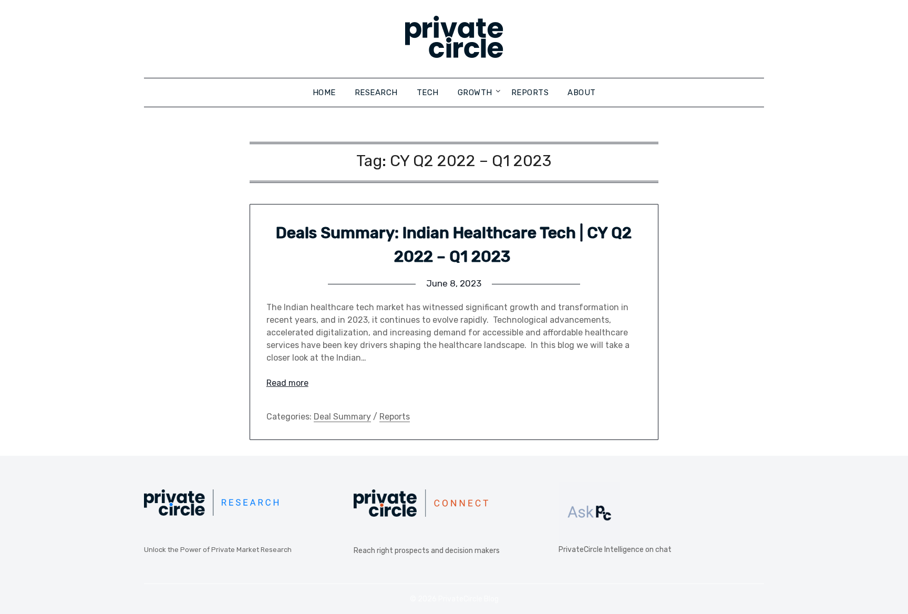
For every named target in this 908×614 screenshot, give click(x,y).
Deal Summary (342, 417)
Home (324, 92)
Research (376, 92)
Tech (428, 92)
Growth (475, 92)
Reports (530, 92)
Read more (287, 383)
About (581, 92)
